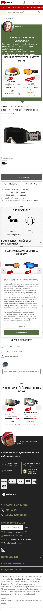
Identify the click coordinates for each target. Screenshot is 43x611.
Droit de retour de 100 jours (14, 192)
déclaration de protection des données (20, 320)
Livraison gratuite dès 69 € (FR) (16, 190)
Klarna (9, 471)
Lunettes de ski (8, 18)
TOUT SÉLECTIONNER (21, 332)
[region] (21, 305)
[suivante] (37, 77)
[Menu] (3, 12)
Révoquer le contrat (11, 569)
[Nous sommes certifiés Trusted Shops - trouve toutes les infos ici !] (25, 471)
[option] (21, 135)
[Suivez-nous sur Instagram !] (5, 550)
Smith (4, 106)
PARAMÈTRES (21, 326)
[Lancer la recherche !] (39, 12)
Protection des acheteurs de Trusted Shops (21, 201)
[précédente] (5, 77)
